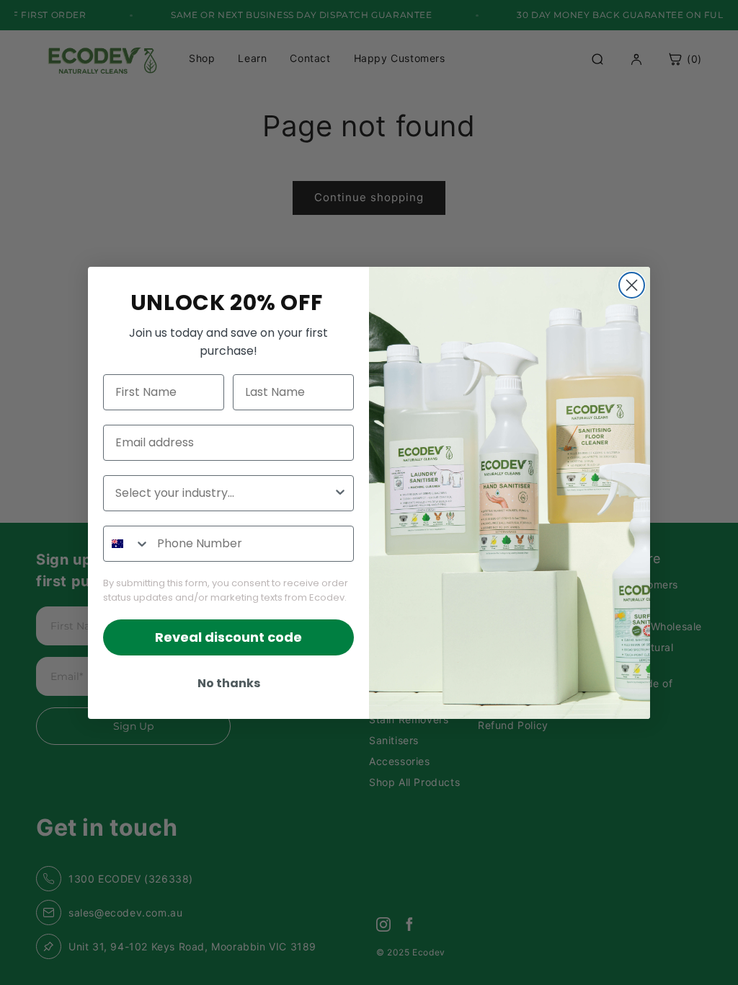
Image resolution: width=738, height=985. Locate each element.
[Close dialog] (631, 285)
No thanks (228, 683)
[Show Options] (340, 493)
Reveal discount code (228, 637)
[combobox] (224, 493)
